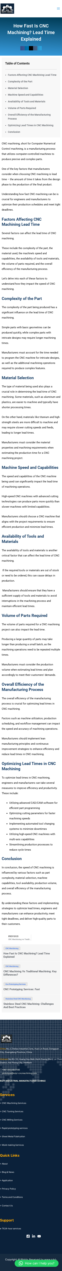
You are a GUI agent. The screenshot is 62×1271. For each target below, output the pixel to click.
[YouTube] (39, 1236)
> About (4, 1163)
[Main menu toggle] (58, 8)
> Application (6, 1180)
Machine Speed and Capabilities (25, 94)
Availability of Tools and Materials (26, 101)
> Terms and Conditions (11, 1197)
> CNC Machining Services (13, 1103)
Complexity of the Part (20, 81)
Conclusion (14, 132)
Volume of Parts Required (22, 108)
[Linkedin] (33, 1236)
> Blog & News (7, 1172)
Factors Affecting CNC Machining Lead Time (32, 75)
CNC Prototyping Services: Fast (21, 989)
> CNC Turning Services (11, 1111)
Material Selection (18, 88)
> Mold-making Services (12, 1145)
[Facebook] (28, 1236)
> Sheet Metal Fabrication (12, 1136)
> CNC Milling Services (11, 1119)
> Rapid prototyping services (14, 1128)
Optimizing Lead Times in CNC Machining (30, 125)
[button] (22, 48)
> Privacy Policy (8, 1188)
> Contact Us (6, 1205)
